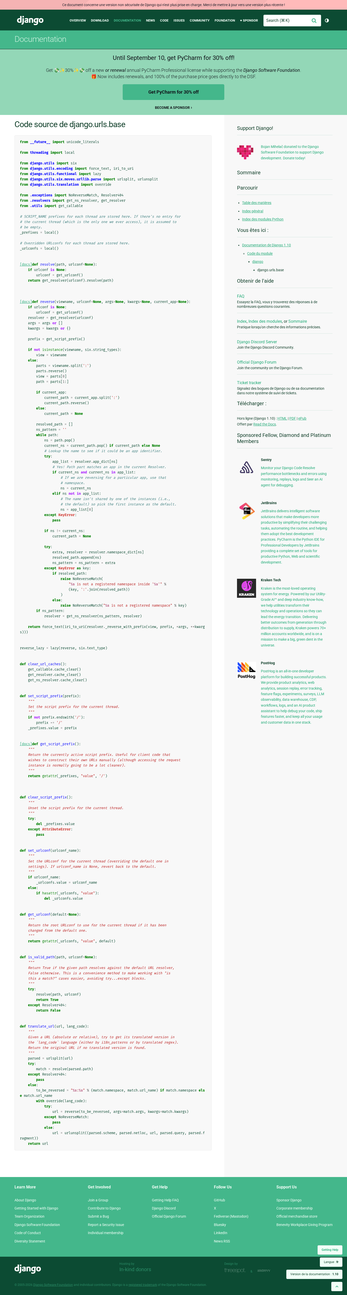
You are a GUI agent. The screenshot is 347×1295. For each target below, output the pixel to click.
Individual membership (105, 1233)
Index (242, 321)
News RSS (222, 1241)
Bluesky (220, 1225)
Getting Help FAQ (165, 1200)
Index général (252, 211)
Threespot (236, 1271)
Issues (179, 20)
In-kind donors (135, 1269)
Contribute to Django (104, 1208)
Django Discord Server (257, 341)
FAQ (240, 296)
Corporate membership (294, 1208)
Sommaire (297, 321)
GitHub (219, 1200)
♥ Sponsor (249, 20)
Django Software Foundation (37, 1225)
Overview (78, 20)
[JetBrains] (246, 519)
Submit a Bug (98, 1216)
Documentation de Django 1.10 (266, 245)
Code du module (260, 253)
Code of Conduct (27, 1233)
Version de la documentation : (314, 1274)
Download (100, 20)
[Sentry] (246, 475)
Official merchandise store (296, 1216)
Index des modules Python (262, 219)
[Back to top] (337, 1286)
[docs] (26, 264)
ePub (302, 418)
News (150, 20)
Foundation (225, 20)
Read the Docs (264, 424)
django (257, 262)
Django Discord (164, 1208)
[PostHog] (246, 678)
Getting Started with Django (36, 1208)
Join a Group (98, 1200)
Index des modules (265, 321)
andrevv (269, 1271)
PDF (292, 418)
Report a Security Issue (106, 1225)
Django (30, 20)
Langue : (331, 1262)
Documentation (127, 20)
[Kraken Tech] (246, 596)
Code (164, 20)
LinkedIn (220, 1233)
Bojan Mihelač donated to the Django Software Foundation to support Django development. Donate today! (292, 152)
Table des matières (256, 203)
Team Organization (29, 1216)
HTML (282, 418)
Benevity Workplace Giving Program (304, 1225)
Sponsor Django (289, 1200)
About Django (25, 1200)
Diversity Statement (29, 1241)
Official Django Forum (256, 362)
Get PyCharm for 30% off (173, 92)
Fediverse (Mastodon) (231, 1216)
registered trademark (143, 1285)
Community (200, 20)
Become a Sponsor (172, 108)
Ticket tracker (249, 382)
